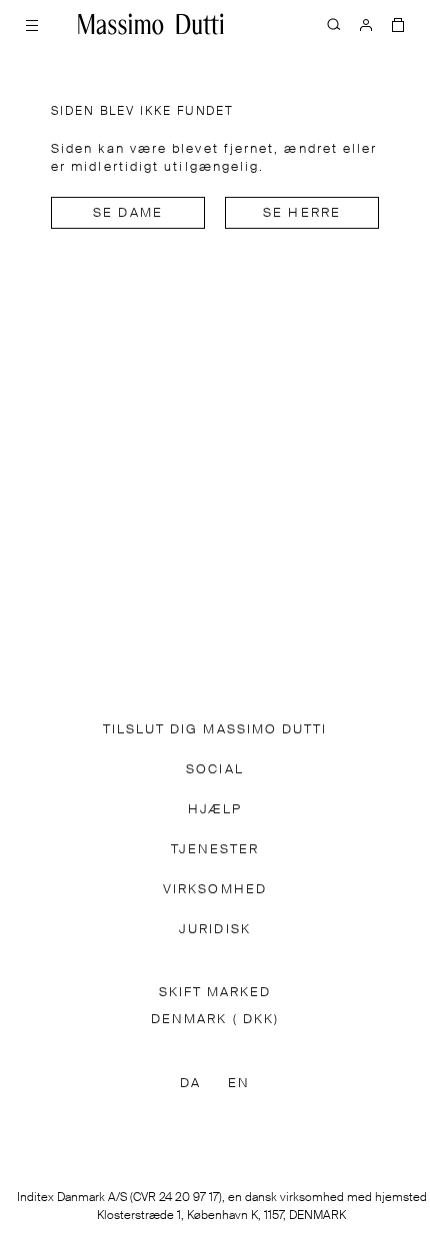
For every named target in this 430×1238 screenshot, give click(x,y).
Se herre (302, 213)
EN (239, 1083)
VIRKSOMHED (215, 889)
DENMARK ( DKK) (215, 1019)
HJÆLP (214, 809)
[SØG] (334, 24)
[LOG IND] (366, 24)
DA (190, 1083)
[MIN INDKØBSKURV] (398, 24)
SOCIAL (214, 769)
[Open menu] (32, 24)
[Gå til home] (151, 24)
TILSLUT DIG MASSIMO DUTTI (215, 729)
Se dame (128, 213)
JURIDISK (215, 929)
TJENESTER (215, 849)
